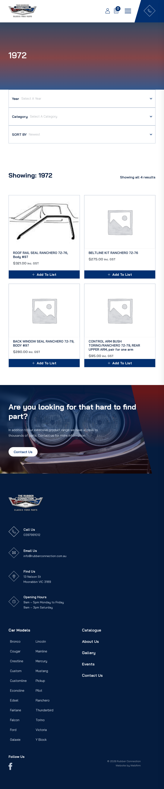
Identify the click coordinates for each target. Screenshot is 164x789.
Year (15, 98)
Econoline (17, 690)
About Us (90, 641)
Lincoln (41, 641)
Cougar (15, 651)
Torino (40, 720)
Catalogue (91, 630)
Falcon (14, 720)
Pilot (39, 690)
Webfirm (135, 765)
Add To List (46, 274)
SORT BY (19, 134)
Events (88, 664)
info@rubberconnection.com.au (44, 556)
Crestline (16, 661)
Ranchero (43, 700)
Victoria (41, 730)
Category (20, 116)
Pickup (40, 681)
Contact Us (23, 452)
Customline (18, 681)
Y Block (41, 740)
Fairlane (15, 710)
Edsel (14, 700)
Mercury (41, 661)
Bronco (15, 641)
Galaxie (15, 740)
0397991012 (31, 535)
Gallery (88, 652)
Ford (13, 730)
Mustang (42, 671)
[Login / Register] (105, 11)
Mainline (41, 651)
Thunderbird (44, 710)
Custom (16, 671)
